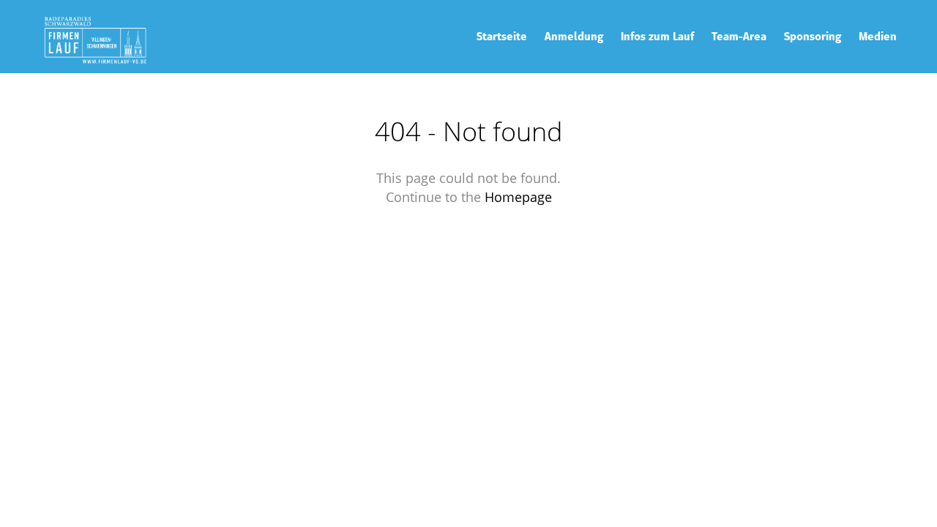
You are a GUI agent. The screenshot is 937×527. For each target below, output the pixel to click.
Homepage (518, 197)
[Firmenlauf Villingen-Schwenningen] (95, 36)
